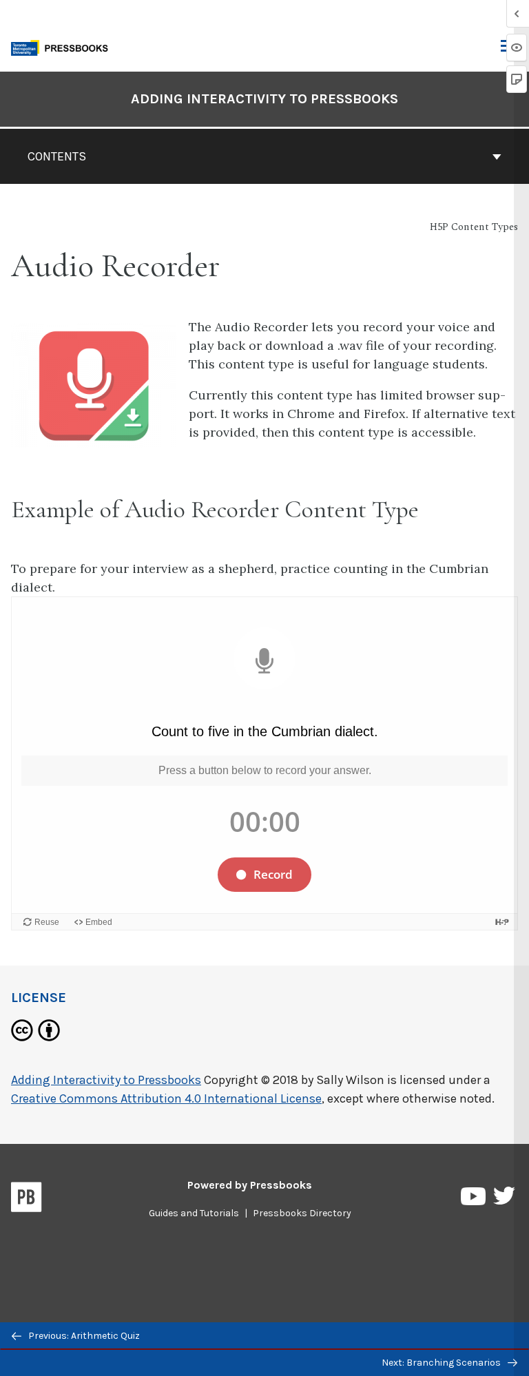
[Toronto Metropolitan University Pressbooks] (63, 46)
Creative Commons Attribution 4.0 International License (166, 1098)
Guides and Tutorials (194, 1213)
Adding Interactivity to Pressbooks (264, 99)
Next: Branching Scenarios (442, 1362)
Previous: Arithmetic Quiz (83, 1336)
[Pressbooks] (26, 1200)
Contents (57, 156)
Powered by (249, 1184)
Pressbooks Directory (302, 1213)
